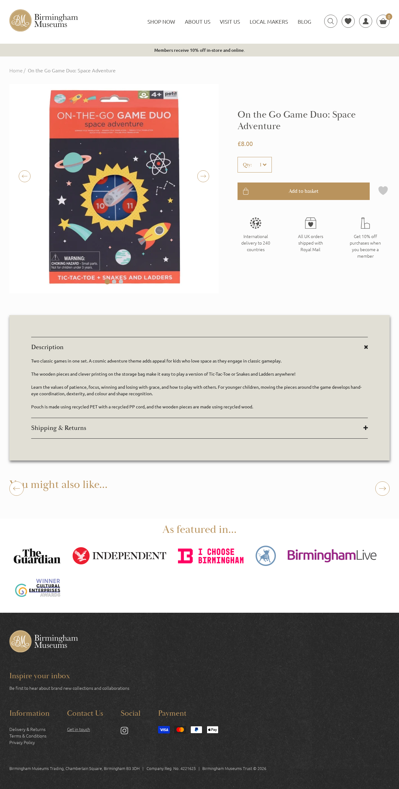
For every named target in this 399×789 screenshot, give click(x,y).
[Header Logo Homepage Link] (43, 21)
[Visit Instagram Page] (124, 731)
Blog (304, 21)
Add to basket (304, 191)
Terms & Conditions (27, 736)
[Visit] (365, 238)
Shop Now (161, 21)
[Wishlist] (348, 21)
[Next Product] (382, 488)
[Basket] (383, 21)
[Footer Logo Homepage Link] (43, 642)
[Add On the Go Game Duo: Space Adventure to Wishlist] (383, 191)
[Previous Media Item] (203, 176)
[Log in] (365, 21)
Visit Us (230, 21)
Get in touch (78, 729)
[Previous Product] (16, 488)
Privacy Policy (22, 742)
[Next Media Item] (25, 176)
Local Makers (269, 21)
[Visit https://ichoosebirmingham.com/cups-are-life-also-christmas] (210, 556)
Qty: (247, 165)
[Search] (330, 21)
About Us (197, 21)
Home (16, 70)
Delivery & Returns (27, 729)
